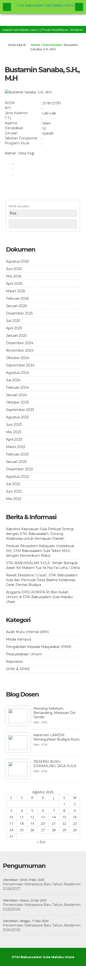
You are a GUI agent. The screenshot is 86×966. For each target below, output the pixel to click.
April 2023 (14, 439)
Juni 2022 (14, 491)
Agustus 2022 (17, 476)
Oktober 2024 (17, 358)
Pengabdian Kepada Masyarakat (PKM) (38, 647)
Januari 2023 (16, 462)
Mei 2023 (13, 432)
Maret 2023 (15, 447)
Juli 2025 (13, 321)
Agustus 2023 (17, 417)
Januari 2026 (16, 306)
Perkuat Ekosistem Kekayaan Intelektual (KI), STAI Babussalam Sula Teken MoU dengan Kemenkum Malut (40, 551)
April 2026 (14, 283)
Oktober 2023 (17, 402)
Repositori (14, 661)
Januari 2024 (16, 395)
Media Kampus (18, 639)
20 (43, 823)
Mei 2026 (13, 276)
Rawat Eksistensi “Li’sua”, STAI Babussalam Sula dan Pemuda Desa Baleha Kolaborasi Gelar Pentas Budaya (42, 580)
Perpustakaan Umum (24, 654)
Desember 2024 (19, 343)
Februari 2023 (17, 454)
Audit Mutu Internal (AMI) (27, 632)
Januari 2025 (16, 335)
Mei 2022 (13, 499)
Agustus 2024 (17, 373)
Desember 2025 (19, 313)
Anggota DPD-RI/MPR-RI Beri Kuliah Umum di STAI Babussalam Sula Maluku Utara (39, 597)
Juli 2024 (13, 380)
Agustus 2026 (17, 261)
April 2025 (14, 328)
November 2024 (19, 350)
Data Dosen (52, 45)
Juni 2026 (14, 269)
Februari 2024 (17, 387)
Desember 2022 (19, 469)
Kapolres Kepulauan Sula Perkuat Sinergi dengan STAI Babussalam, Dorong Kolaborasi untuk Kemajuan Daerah (40, 534)
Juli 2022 (13, 484)
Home (35, 45)
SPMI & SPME (18, 669)
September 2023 (20, 410)
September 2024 (20, 365)
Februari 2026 (17, 298)
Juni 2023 (14, 424)
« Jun (41, 842)
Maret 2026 (15, 291)
